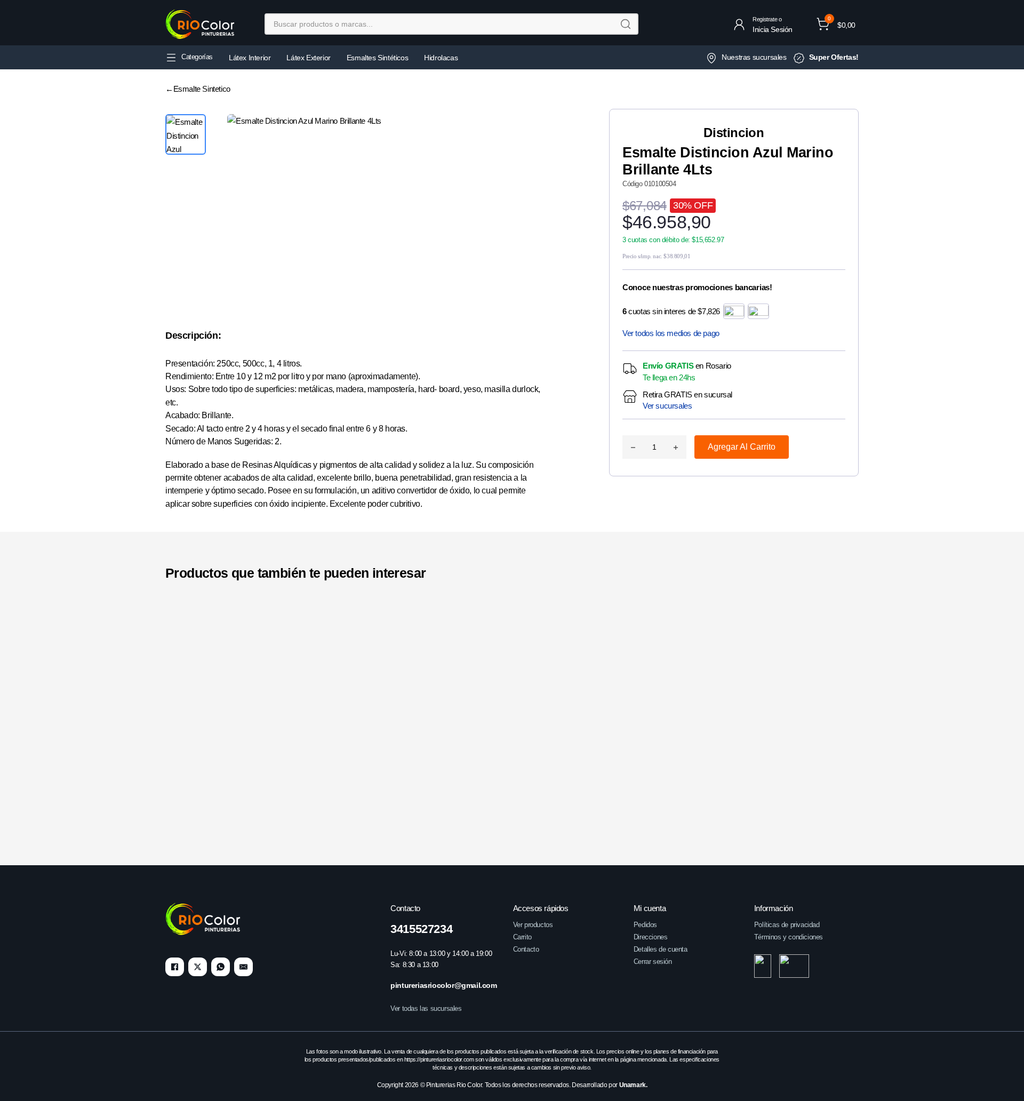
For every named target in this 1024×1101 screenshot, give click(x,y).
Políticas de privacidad (787, 925)
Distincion (733, 132)
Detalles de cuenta (660, 949)
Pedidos (645, 925)
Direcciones (651, 937)
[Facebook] (174, 967)
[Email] (243, 967)
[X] (197, 967)
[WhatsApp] (220, 967)
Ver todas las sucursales (425, 1008)
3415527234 (421, 929)
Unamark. (633, 1085)
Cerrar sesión (653, 962)
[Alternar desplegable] (171, 57)
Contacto (526, 949)
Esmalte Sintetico (201, 88)
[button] (836, 24)
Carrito (522, 937)
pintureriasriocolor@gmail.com (443, 985)
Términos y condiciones (788, 937)
